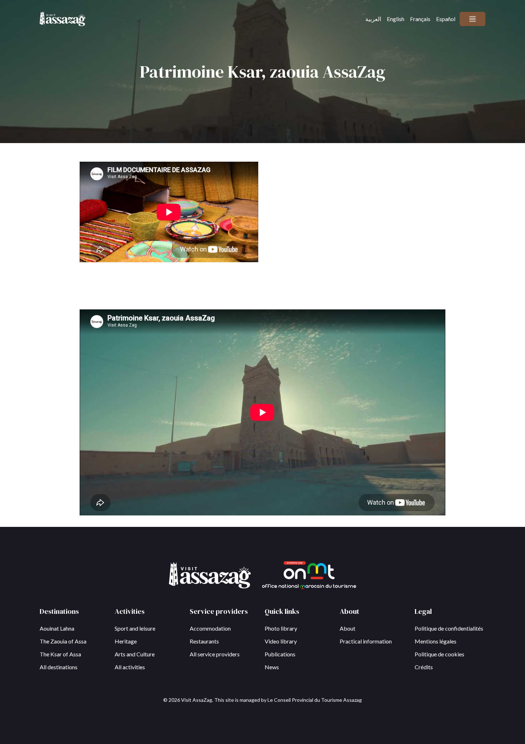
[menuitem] (373, 19)
